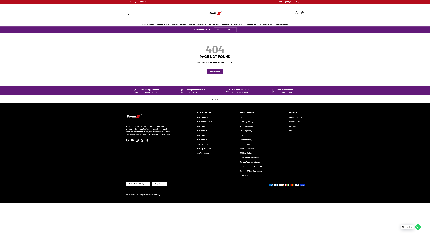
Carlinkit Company (247, 117)
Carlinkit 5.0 (227, 24)
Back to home (215, 71)
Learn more (150, 2)
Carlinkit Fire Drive (204, 122)
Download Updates (296, 126)
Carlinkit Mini (202, 139)
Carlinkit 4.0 (239, 24)
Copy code (231, 30)
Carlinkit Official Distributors (251, 171)
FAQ (290, 131)
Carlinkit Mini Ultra (179, 24)
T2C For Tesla (214, 24)
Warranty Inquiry (246, 122)
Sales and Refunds (247, 148)
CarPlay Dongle (282, 24)
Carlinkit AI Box (163, 24)
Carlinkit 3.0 (251, 24)
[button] (302, 12)
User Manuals (294, 122)
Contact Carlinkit (295, 117)
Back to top (215, 99)
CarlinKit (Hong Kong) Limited (139, 195)
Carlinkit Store (148, 24)
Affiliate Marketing (247, 153)
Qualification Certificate (249, 157)
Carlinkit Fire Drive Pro (197, 24)
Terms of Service (246, 126)
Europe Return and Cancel (250, 162)
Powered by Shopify (154, 195)
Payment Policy (246, 139)
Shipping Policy (246, 131)
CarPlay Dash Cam (266, 24)
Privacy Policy (245, 135)
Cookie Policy (245, 144)
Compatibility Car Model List (251, 166)
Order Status (245, 175)
